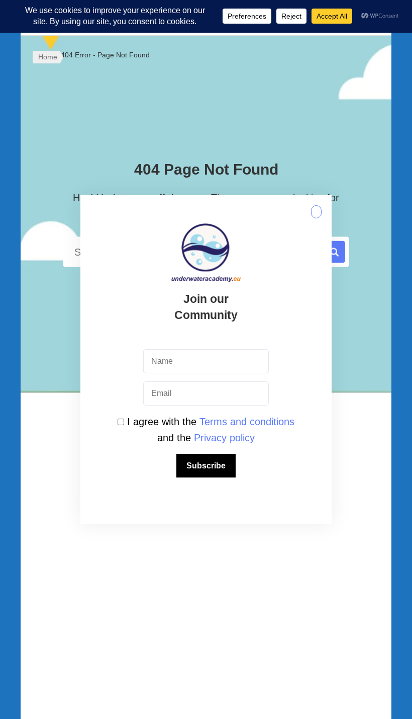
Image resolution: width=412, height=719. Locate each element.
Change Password (326, 540)
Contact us (206, 570)
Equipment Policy (85, 540)
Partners (206, 540)
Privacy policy (224, 437)
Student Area (206, 630)
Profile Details (326, 600)
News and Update (206, 600)
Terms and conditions (246, 421)
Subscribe (206, 465)
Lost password (326, 570)
